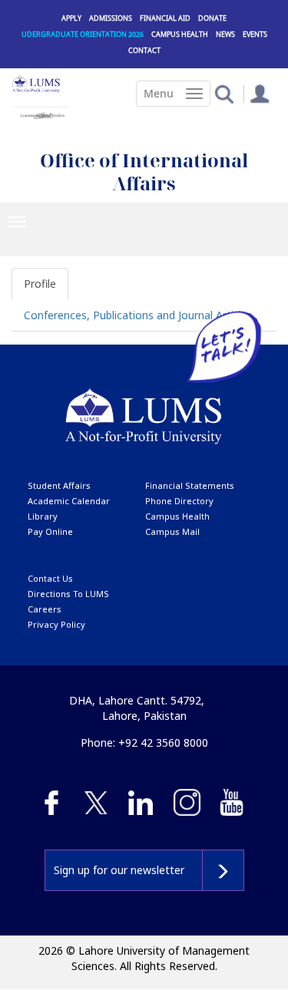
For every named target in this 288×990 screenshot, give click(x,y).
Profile (40, 283)
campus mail (172, 531)
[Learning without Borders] (41, 113)
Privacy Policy (56, 624)
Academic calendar (69, 501)
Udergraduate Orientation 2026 (83, 34)
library (43, 516)
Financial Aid (165, 18)
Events (255, 34)
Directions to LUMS (68, 593)
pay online (50, 531)
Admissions (110, 18)
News (225, 34)
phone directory (179, 501)
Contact (144, 50)
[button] (223, 93)
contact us (50, 578)
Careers (44, 609)
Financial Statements (189, 485)
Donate (212, 18)
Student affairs (59, 485)
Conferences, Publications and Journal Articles (138, 315)
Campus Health (179, 34)
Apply (71, 18)
